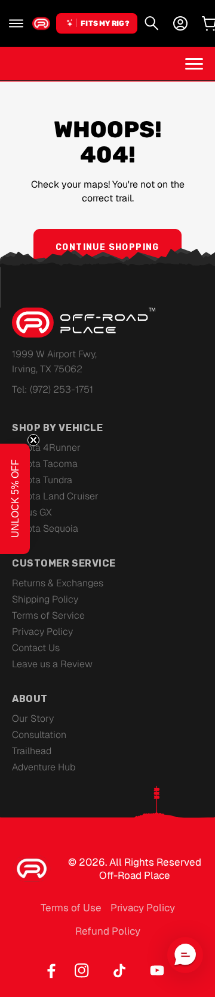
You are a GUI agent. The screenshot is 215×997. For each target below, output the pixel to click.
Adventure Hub (43, 767)
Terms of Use (71, 907)
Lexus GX (32, 512)
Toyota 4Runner (46, 447)
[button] (16, 23)
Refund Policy (107, 931)
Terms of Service (48, 615)
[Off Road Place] (83, 323)
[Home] (41, 23)
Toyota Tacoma (45, 463)
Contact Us (36, 647)
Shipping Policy (45, 599)
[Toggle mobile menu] (194, 63)
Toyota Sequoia (45, 528)
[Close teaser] (33, 440)
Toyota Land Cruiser (55, 496)
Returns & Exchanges (57, 583)
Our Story (33, 718)
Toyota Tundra (42, 480)
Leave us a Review (52, 664)
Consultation (39, 734)
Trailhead (31, 751)
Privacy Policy (42, 631)
